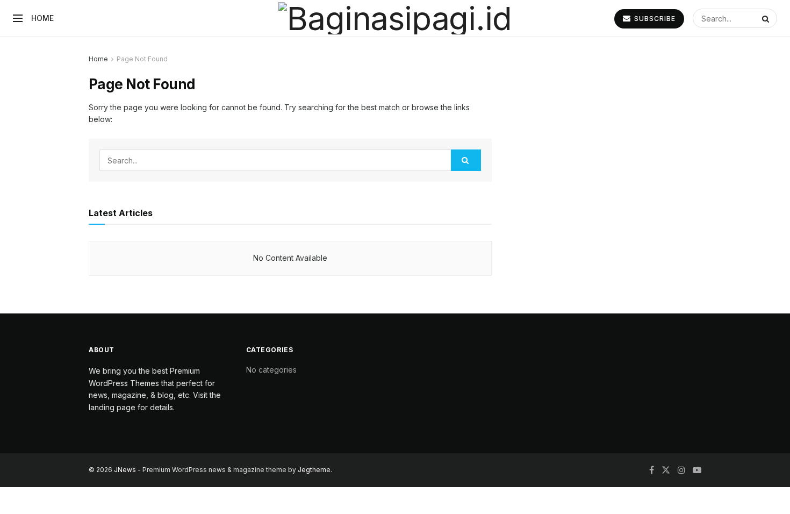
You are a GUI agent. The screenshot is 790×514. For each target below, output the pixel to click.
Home (42, 18)
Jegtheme (314, 470)
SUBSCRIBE (654, 19)
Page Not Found (142, 59)
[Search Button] (767, 18)
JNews (125, 470)
